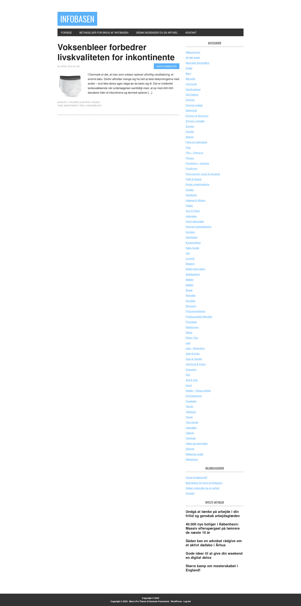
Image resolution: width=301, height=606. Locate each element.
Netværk (191, 295)
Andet (189, 68)
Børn (188, 73)
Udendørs (191, 427)
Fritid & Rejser (194, 179)
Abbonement (193, 52)
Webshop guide (194, 454)
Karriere (190, 232)
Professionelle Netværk (199, 316)
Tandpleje (191, 401)
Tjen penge (192, 422)
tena (82, 105)
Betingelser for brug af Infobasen (204, 483)
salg (188, 343)
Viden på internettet (196, 443)
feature (190, 137)
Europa (190, 126)
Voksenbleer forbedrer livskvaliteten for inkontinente (116, 52)
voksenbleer (93, 105)
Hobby (189, 205)
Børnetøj (190, 78)
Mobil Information (195, 269)
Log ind (187, 601)
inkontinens (71, 105)
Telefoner (191, 412)
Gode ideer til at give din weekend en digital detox (214, 555)
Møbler (190, 279)
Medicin (190, 263)
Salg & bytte (192, 353)
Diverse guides (194, 105)
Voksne (95, 102)
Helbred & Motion (79, 102)
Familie (190, 131)
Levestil (190, 258)
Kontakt (190, 493)
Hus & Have (193, 211)
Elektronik (191, 110)
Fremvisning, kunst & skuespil (203, 174)
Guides (190, 189)
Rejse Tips (192, 337)
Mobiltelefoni (193, 274)
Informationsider (195, 221)
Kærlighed (191, 237)
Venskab (191, 438)
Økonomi (191, 306)
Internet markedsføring (198, 226)
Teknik (189, 406)
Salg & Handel (194, 359)
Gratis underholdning (197, 184)
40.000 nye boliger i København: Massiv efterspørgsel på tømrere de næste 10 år (213, 528)
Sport (189, 385)
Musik (189, 290)
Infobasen (77, 19)
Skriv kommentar (167, 66)
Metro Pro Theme (137, 601)
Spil (188, 374)
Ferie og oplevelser (196, 142)
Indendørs (191, 216)
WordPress (176, 601)
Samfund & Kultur (196, 364)
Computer (191, 84)
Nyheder (190, 300)
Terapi (189, 417)
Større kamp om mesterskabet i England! (212, 567)
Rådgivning (192, 327)
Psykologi (191, 322)
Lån (188, 253)
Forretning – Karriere (197, 163)
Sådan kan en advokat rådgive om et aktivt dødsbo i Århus (214, 542)
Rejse (189, 332)
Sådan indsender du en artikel (202, 488)
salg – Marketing (195, 348)
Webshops (192, 459)
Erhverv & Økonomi (197, 115)
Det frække (192, 94)
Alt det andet (193, 57)
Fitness (190, 158)
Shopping (191, 369)
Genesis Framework (159, 601)
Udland (190, 433)
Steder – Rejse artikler (198, 390)
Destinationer (193, 89)
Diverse (190, 99)
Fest (188, 147)
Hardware (191, 195)
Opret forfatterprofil (196, 477)
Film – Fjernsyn (194, 152)
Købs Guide (192, 248)
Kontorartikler (193, 242)
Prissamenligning (195, 311)
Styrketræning (194, 396)
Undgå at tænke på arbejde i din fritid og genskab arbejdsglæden (213, 513)
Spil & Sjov (192, 380)
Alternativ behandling (197, 63)
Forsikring (191, 168)
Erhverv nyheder (195, 121)
